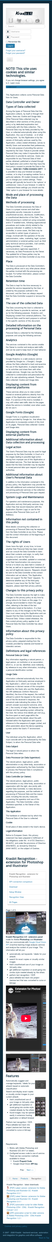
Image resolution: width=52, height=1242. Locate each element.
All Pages (13, 902)
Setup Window (15, 891)
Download (13, 886)
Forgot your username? (15, 50)
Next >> (30, 1169)
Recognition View (16, 897)
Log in (10, 45)
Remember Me (14, 41)
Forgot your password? (15, 53)
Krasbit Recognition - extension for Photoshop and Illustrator (23, 875)
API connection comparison (20, 881)
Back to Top (44, 1237)
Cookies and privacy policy (16, 1226)
